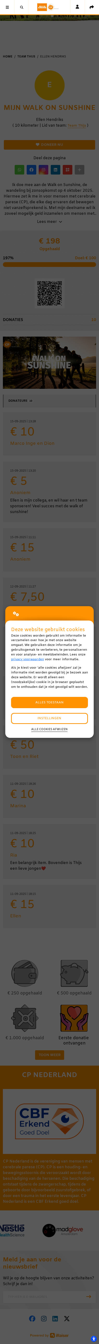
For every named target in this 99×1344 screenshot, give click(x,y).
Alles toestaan (49, 702)
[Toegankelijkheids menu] (94, 1339)
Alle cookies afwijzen (49, 729)
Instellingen (49, 718)
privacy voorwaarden (27, 659)
